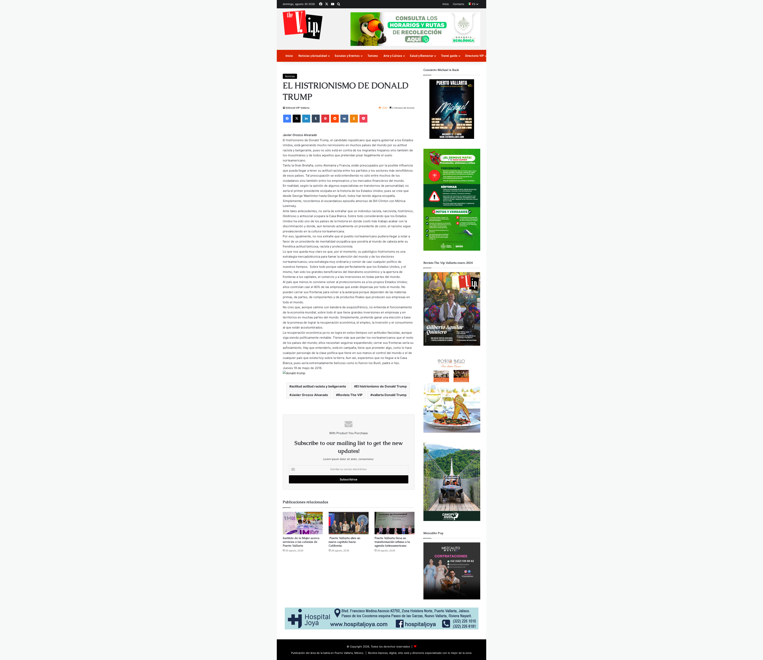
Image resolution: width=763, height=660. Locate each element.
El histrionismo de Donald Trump (381, 386)
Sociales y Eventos (347, 56)
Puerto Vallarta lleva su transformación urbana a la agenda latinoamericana (392, 541)
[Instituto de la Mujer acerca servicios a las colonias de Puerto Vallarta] (303, 523)
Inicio (446, 4)
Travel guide (449, 56)
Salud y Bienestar (421, 56)
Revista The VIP (350, 395)
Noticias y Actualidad (312, 56)
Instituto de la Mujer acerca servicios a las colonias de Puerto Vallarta (301, 541)
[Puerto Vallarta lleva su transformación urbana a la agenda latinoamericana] (394, 523)
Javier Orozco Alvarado (309, 395)
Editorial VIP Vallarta (297, 107)
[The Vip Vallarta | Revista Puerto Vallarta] (302, 25)
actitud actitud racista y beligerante (318, 386)
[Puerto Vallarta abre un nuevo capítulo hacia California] (349, 523)
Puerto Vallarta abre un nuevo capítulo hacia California (344, 541)
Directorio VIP (474, 56)
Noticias (290, 76)
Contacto (458, 4)
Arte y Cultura (392, 56)
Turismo (372, 56)
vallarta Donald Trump (389, 395)
